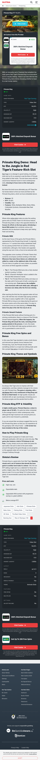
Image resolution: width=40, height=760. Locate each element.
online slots (14, 218)
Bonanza (23, 698)
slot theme (5, 392)
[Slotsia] (7, 2)
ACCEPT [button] (20, 758)
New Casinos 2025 (26, 675)
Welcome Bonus (25, 684)
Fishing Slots (18, 510)
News (3, 684)
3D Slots (6, 514)
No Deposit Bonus (26, 681)
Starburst (24, 692)
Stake (3, 695)
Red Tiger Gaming (30, 98)
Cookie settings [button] (33, 754)
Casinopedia (5, 681)
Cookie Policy (25, 747)
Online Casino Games (11, 6)
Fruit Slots (28, 510)
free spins (14, 349)
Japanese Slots (8, 506)
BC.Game (4, 692)
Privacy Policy (15, 747)
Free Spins (24, 678)
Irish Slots (20, 506)
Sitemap (4, 678)
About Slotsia (6, 672)
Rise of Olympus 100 (21, 518)
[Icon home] (3, 6)
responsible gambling (26, 725)
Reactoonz (24, 701)
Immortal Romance (26, 704)
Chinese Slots (30, 506)
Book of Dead (25, 695)
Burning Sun (7, 518)
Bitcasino (4, 698)
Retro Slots (7, 510)
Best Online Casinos (27, 672)
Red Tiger (5, 174)
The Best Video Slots (19, 514)
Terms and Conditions (8, 675)
